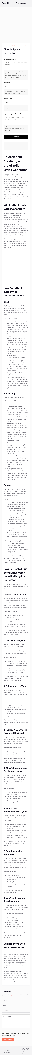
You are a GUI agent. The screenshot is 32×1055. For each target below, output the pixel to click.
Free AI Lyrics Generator (14, 3)
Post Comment (8, 1039)
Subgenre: (7, 82)
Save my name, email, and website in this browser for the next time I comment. (15, 1034)
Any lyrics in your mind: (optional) (14, 114)
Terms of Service (6, 1052)
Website (5, 1011)
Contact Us (12, 1048)
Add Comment (7, 1016)
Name (5, 1000)
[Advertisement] (16, 23)
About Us (4, 1048)
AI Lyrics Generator (25, 1051)
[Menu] (29, 3)
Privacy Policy (6, 1050)
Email (5, 1005)
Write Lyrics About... (10, 59)
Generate (16, 136)
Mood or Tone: (8, 98)
